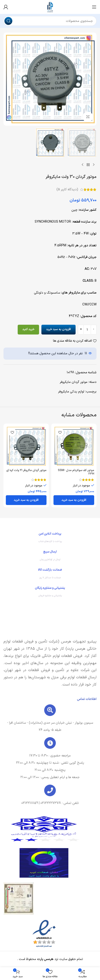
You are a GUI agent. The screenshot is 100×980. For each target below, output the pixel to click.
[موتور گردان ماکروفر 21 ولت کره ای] (26, 446)
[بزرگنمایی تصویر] (88, 117)
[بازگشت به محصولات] (88, 165)
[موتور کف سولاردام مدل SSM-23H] (73, 446)
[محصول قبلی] (94, 165)
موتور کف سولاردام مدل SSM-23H (76, 472)
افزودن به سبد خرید (58, 329)
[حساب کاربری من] (5, 7)
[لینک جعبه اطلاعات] (50, 538)
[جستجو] (8, 21)
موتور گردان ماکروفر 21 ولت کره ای (26, 470)
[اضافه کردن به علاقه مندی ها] (60, 432)
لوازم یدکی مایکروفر (71, 391)
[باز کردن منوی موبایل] (94, 7)
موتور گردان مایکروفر (73, 382)
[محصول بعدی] (82, 165)
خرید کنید (28, 329)
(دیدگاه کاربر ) (67, 189)
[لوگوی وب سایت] (50, 6)
